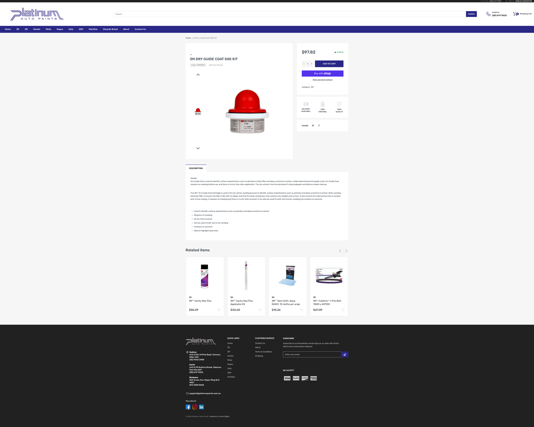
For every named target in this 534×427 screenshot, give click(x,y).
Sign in (519, 1)
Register (527, 1)
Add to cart (329, 64)
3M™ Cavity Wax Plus (200, 300)
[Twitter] (313, 125)
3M (191, 55)
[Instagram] (194, 407)
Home (188, 38)
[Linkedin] (201, 407)
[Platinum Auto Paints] (37, 14)
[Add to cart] (219, 310)
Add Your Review (216, 65)
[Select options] (343, 310)
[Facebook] (319, 125)
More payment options (322, 80)
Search (471, 14)
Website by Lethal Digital (219, 416)
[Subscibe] (344, 354)
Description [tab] (196, 168)
